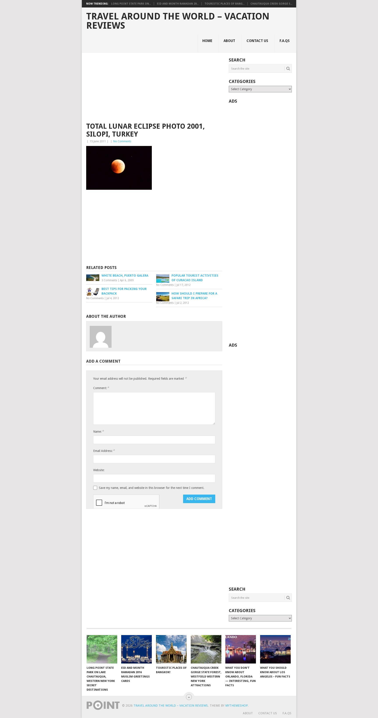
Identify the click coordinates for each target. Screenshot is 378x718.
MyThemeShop (236, 705)
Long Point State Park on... (131, 3)
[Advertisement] (154, 90)
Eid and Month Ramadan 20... (178, 3)
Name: (98, 431)
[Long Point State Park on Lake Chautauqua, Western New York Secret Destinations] (102, 649)
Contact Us (257, 41)
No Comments (122, 141)
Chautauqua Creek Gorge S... (271, 3)
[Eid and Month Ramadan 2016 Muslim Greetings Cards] (136, 649)
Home (207, 41)
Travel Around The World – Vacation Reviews (178, 21)
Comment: (101, 388)
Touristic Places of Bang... (225, 3)
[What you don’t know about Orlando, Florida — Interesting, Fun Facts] (240, 649)
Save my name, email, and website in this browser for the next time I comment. (151, 488)
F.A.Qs (285, 41)
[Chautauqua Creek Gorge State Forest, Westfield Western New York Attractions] (206, 649)
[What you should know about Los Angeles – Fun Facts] (275, 649)
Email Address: (104, 451)
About (229, 41)
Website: (99, 470)
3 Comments (109, 280)
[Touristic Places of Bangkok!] (171, 649)
